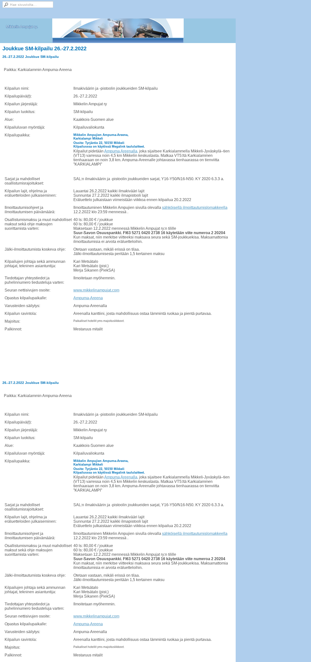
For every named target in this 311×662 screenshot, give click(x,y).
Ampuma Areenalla (120, 151)
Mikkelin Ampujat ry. (22, 27)
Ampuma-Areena (88, 298)
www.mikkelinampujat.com (96, 290)
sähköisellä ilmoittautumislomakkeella (194, 207)
